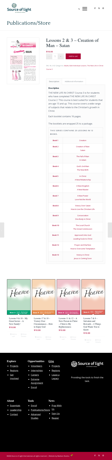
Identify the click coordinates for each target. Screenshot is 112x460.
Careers (35, 374)
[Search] (78, 8)
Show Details (23, 335)
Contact (14, 414)
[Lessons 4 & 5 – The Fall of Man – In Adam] (110, 230)
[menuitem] (78, 8)
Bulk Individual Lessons (78, 66)
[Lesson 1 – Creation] (2, 230)
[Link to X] (99, 8)
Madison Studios (63, 456)
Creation (82, 140)
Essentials (15, 405)
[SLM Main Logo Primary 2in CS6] (19, 8)
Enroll (34, 387)
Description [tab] (54, 81)
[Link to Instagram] (103, 8)
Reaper (55, 418)
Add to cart (73, 56)
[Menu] (83, 8)
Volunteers (36, 365)
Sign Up (56, 413)
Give (51, 361)
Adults (66, 66)
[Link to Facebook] (95, 8)
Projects (14, 365)
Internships (37, 370)
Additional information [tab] (74, 81)
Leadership (15, 409)
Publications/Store (29, 23)
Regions (14, 370)
